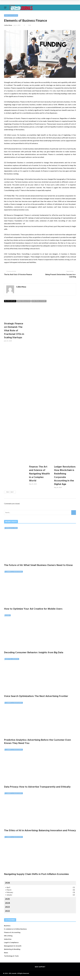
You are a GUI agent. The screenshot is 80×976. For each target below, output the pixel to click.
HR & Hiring (8, 936)
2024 (7, 903)
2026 (7, 883)
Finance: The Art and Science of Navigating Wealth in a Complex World (39, 474)
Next (12, 492)
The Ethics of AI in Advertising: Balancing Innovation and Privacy (40, 831)
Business (7, 615)
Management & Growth (12, 946)
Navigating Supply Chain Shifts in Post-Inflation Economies (36, 874)
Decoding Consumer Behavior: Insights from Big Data (33, 653)
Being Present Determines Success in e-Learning (60, 275)
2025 (7, 899)
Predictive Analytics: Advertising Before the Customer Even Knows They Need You (37, 741)
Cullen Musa (8, 25)
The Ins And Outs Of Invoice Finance (18, 274)
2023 (7, 907)
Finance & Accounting (11, 15)
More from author (24, 301)
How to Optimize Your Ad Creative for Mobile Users (33, 609)
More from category (39, 301)
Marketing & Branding (12, 659)
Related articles (10, 301)
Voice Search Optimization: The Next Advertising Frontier (36, 696)
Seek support (40, 967)
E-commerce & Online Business (13, 571)
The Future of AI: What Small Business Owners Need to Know (28, 2)
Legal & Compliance (11, 942)
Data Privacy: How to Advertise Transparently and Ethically (37, 787)
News (6, 953)
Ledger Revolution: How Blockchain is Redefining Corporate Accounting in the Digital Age (65, 475)
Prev (7, 492)
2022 (7, 911)
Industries (7, 939)
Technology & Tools (11, 528)
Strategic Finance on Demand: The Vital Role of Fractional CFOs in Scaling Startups (14, 331)
